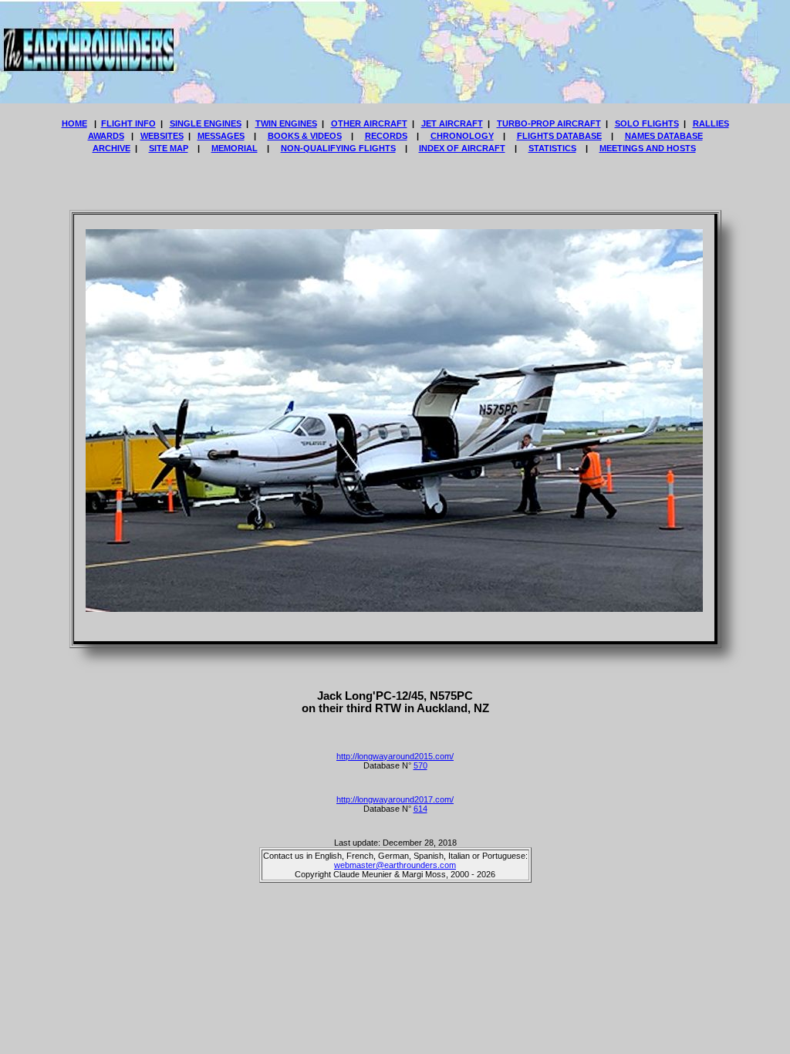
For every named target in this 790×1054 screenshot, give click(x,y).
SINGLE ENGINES (205, 123)
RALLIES (711, 123)
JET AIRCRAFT (452, 123)
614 (420, 808)
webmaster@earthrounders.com (395, 865)
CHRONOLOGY (462, 135)
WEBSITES (162, 135)
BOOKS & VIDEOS (305, 135)
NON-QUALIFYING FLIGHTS (338, 148)
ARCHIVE (111, 148)
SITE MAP (168, 148)
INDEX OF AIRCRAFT (462, 148)
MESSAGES (221, 135)
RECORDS (386, 135)
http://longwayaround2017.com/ (395, 799)
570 (420, 765)
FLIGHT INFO (128, 123)
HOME (74, 123)
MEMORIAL (234, 148)
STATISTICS (552, 148)
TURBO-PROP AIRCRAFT (549, 123)
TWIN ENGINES (286, 123)
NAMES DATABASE (664, 135)
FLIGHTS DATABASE (559, 135)
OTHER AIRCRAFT (369, 123)
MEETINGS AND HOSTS (647, 148)
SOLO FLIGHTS (647, 123)
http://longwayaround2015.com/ (395, 756)
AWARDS (106, 135)
